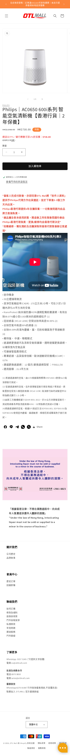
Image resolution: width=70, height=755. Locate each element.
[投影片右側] (42, 99)
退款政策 (52, 743)
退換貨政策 (12, 616)
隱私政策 (41, 743)
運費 (13, 140)
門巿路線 (11, 635)
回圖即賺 (11, 585)
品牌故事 (11, 557)
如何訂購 (11, 608)
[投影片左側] (27, 99)
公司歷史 (11, 554)
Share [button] (40, 426)
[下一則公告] (64, 4)
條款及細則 (12, 612)
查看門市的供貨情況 (16, 181)
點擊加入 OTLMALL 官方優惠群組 (23, 691)
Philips (5, 105)
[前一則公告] (6, 4)
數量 (4, 145)
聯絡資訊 (31, 748)
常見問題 (11, 628)
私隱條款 (11, 624)
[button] (6, 15)
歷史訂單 (11, 581)
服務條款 (42, 748)
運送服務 (11, 631)
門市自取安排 (13, 620)
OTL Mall (13, 743)
